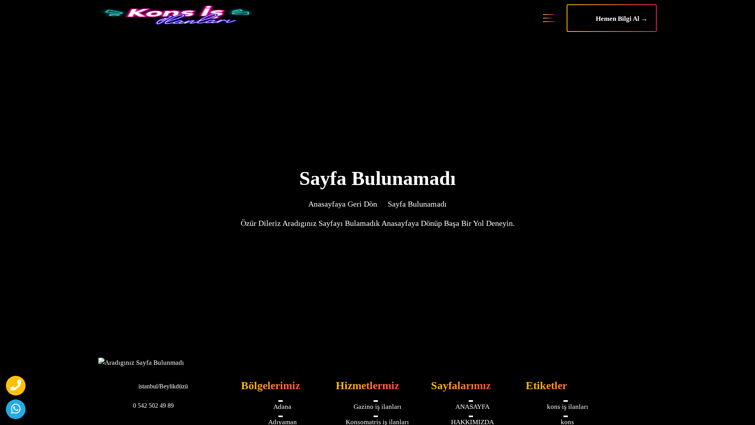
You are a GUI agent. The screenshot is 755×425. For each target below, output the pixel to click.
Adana (282, 406)
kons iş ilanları (567, 406)
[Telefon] (16, 385)
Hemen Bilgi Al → (619, 18)
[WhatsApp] (16, 409)
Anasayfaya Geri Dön (342, 204)
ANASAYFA (472, 406)
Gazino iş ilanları (377, 406)
